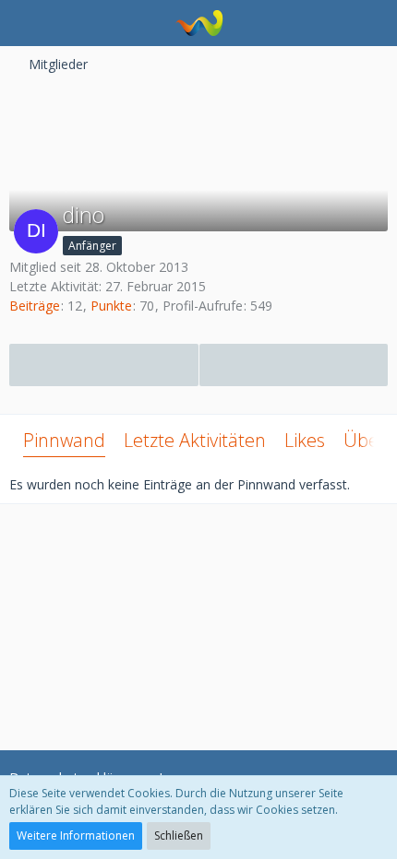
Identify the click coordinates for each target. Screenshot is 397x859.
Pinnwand (64, 440)
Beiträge (34, 305)
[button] (24, 23)
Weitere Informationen (76, 835)
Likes (304, 440)
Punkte (111, 305)
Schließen (178, 835)
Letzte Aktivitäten (195, 440)
